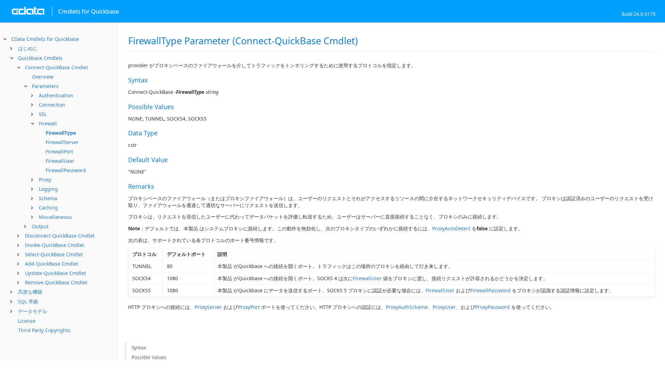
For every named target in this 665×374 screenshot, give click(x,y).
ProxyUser (444, 307)
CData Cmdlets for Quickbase (45, 39)
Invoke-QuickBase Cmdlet (54, 245)
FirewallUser (60, 161)
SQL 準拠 (28, 301)
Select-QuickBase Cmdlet (54, 254)
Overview (42, 76)
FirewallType (61, 133)
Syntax (139, 347)
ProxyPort (249, 307)
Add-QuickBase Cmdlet (51, 263)
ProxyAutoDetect (451, 228)
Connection (52, 104)
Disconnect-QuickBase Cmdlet (60, 235)
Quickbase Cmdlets (40, 58)
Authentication (56, 95)
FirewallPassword (66, 170)
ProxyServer (208, 307)
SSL (43, 114)
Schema (48, 198)
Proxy (45, 179)
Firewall (48, 123)
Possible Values (149, 357)
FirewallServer (62, 142)
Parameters (45, 86)
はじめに (27, 48)
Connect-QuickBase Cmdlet (56, 67)
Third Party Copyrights (44, 330)
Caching (48, 207)
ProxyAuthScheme (407, 307)
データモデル (32, 311)
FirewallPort (59, 151)
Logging (48, 189)
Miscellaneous (55, 217)
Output (40, 226)
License (26, 321)
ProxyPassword (492, 307)
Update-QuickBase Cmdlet (55, 273)
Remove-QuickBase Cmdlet (56, 282)
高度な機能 (30, 291)
